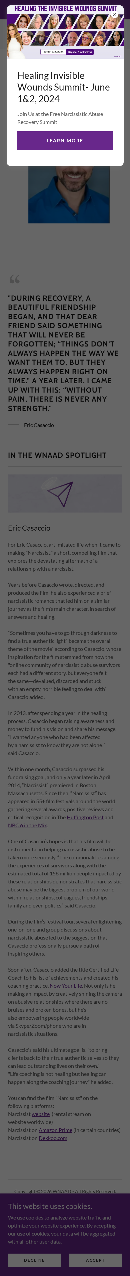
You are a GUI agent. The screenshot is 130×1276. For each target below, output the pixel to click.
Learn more (65, 140)
